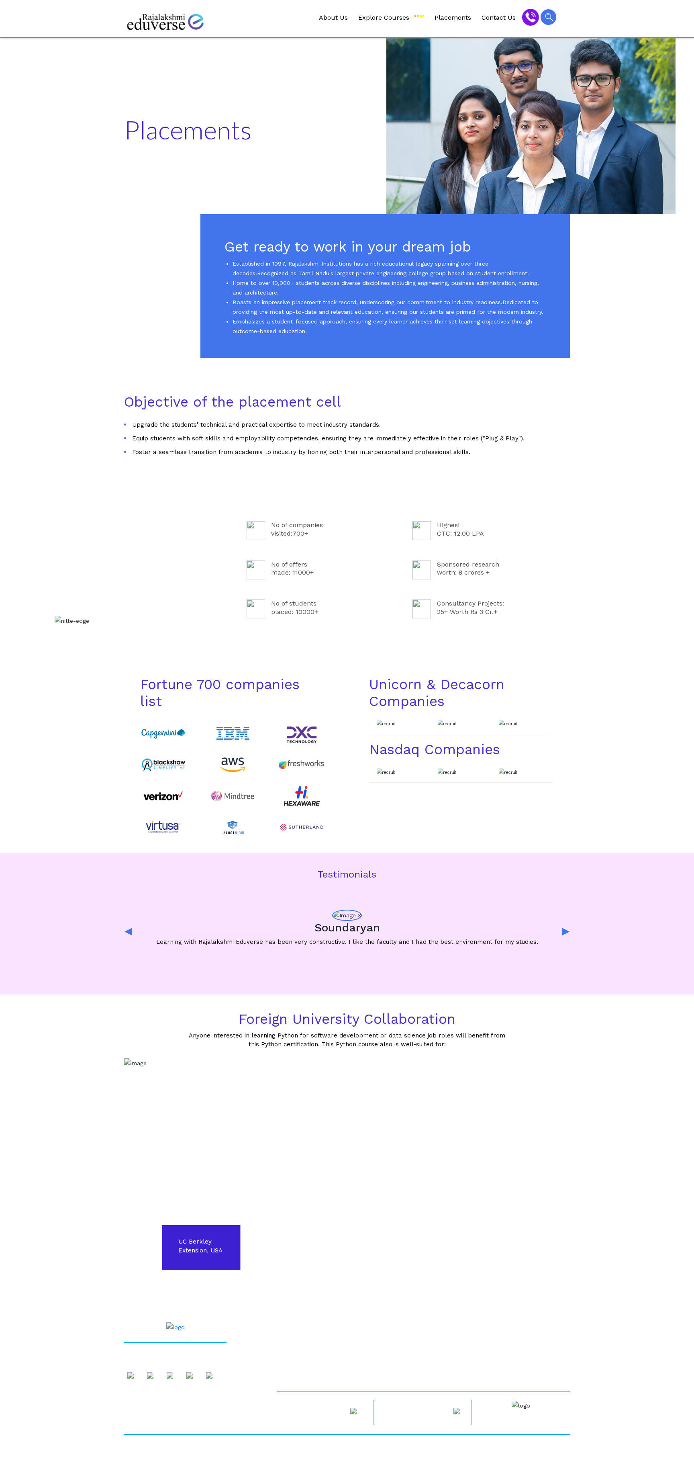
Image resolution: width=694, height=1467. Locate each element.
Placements (453, 17)
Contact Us (499, 17)
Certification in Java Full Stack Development (438, 1366)
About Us (333, 17)
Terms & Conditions (303, 1373)
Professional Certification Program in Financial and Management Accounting (465, 1351)
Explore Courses (391, 17)
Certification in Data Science (416, 1338)
